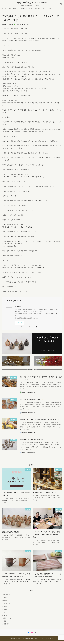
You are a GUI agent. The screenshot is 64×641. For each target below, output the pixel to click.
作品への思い (6, 594)
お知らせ (4, 615)
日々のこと (27, 24)
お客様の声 (5, 624)
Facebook (25, 327)
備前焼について (6, 618)
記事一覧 (19, 322)
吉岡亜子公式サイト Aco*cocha (32, 2)
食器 (3, 612)
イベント (4, 609)
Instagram (32, 327)
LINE (39, 327)
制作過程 (4, 600)
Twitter (18, 327)
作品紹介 (4, 621)
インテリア (5, 606)
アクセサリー (6, 603)
